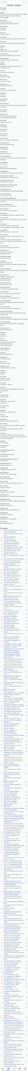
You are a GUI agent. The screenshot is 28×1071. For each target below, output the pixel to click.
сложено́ (20, 648)
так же (17, 1034)
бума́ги (14, 913)
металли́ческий (8, 972)
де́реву (12, 908)
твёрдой (19, 720)
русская (11, 996)
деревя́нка (5, 171)
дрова (16, 599)
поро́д (21, 715)
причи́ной (13, 930)
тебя (11, 895)
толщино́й (6, 786)
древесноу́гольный (8, 180)
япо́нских (14, 603)
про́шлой (8, 881)
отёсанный (5, 291)
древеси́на (9, 550)
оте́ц (21, 547)
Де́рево (6, 596)
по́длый (6, 694)
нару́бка (4, 213)
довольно (15, 818)
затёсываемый (6, 269)
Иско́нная (6, 996)
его (20, 883)
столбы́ (22, 693)
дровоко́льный (6, 189)
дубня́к (4, 120)
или (17, 640)
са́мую (8, 645)
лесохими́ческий (7, 204)
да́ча (3, 12)
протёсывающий (7, 311)
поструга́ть (5, 246)
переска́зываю (8, 648)
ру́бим (7, 798)
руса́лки (17, 652)
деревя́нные (7, 564)
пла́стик (17, 530)
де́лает (8, 630)
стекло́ (13, 750)
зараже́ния (15, 932)
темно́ (16, 918)
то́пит (7, 589)
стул (7, 791)
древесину (16, 1049)
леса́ (17, 671)
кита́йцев (13, 1006)
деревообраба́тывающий (9, 459)
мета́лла (6, 642)
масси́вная (21, 818)
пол (12, 616)
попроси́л (16, 883)
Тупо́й (5, 1017)
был (13, 530)
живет (5, 1023)
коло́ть (12, 964)
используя (6, 854)
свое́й (13, 582)
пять (17, 1006)
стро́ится (19, 996)
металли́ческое (8, 988)
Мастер (6, 1040)
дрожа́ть (20, 920)
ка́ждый (15, 798)
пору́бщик (5, 162)
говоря (9, 815)
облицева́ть (5, 103)
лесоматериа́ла (13, 677)
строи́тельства (16, 774)
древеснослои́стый (8, 176)
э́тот (9, 816)
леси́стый (5, 395)
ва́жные (20, 750)
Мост (5, 572)
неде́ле (13, 881)
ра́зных (6, 657)
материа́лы (7, 752)
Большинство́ (7, 603)
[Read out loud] (0, 8)
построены (15, 808)
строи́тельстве (15, 752)
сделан (8, 540)
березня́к (5, 99)
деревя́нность (6, 499)
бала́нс (4, 41)
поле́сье (4, 490)
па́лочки (6, 856)
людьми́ (16, 650)
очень (12, 918)
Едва (5, 927)
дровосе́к (5, 26)
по (9, 908)
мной (10, 867)
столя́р (4, 383)
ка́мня (11, 737)
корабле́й (6, 776)
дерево (6, 1042)
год (8, 861)
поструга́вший (6, 300)
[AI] (26, 2)
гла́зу (5, 928)
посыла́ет (13, 1020)
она (11, 820)
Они (5, 562)
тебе (5, 884)
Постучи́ (6, 908)
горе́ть (19, 550)
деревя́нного (15, 864)
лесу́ (6, 918)
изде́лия (13, 564)
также (8, 562)
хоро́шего (18, 676)
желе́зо (16, 596)
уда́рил (20, 901)
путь (7, 743)
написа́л (18, 881)
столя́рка (4, 424)
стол (7, 579)
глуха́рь (4, 37)
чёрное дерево (6, 256)
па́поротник (7, 647)
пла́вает (10, 596)
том (9, 1023)
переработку (18, 1054)
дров (13, 708)
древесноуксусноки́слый (9, 185)
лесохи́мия (5, 209)
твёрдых (17, 715)
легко (9, 747)
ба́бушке (9, 1022)
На (4, 881)
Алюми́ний (7, 750)
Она (5, 840)
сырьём (17, 911)
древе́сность (6, 504)
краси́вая (14, 711)
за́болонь (5, 152)
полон (7, 609)
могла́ (10, 920)
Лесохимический (8, 1047)
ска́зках (6, 650)
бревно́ (11, 1017)
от (23, 920)
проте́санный (6, 307)
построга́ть (5, 218)
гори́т (17, 620)
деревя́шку (14, 901)
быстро (13, 620)
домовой (6, 655)
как (19, 547)
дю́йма (17, 784)
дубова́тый (5, 472)
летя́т (16, 553)
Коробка (6, 728)
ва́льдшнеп (5, 445)
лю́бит (8, 964)
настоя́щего (16, 956)
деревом (11, 1062)
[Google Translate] (22, 2)
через (10, 743)
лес (3, 338)
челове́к (10, 694)
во (15, 740)
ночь (11, 645)
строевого (6, 677)
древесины (7, 1056)
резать (22, 1040)
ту (5, 645)
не (12, 550)
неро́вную (6, 822)
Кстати (5, 815)
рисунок (13, 1061)
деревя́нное (9, 986)
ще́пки (12, 553)
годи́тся (16, 693)
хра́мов (19, 603)
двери (16, 945)
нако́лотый (5, 275)
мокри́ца (4, 129)
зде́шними (11, 650)
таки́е (5, 754)
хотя (21, 752)
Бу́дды (22, 704)
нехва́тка (12, 676)
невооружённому (17, 927)
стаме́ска (4, 110)
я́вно (10, 818)
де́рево (4, 8)
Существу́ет (7, 676)
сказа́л (10, 701)
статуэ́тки (13, 942)
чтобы (12, 766)
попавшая (14, 928)
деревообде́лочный (8, 454)
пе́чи (16, 582)
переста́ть (15, 920)
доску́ (11, 822)
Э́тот (5, 559)
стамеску (13, 1040)
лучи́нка (4, 114)
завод (15, 1047)
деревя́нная (12, 732)
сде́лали (8, 942)
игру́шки (8, 569)
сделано (8, 640)
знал (6, 530)
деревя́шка (5, 58)
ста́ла (9, 930)
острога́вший (6, 287)
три (20, 784)
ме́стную (17, 764)
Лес (5, 553)
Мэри (5, 903)
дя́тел (3, 370)
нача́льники (7, 696)
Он (4, 671)
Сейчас (6, 701)
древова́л (5, 508)
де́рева (14, 540)
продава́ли (13, 562)
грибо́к (4, 377)
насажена (7, 820)
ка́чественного (20, 682)
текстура (19, 711)
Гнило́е (6, 693)
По (4, 1006)
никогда (14, 867)
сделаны (13, 569)
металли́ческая (20, 979)
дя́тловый (5, 517)
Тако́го (5, 867)
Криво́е (6, 1034)
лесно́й (4, 20)
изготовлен (12, 720)
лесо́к (3, 32)
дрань (4, 261)
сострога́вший (6, 322)
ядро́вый (4, 230)
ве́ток (13, 949)
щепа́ (3, 88)
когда (14, 645)
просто (15, 647)
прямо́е (8, 1035)
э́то (11, 530)
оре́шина (5, 84)
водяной (16, 654)
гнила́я (14, 1003)
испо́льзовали (10, 764)
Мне (5, 784)
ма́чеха (8, 1020)
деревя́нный (6, 348)
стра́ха (5, 922)
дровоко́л (5, 147)
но (20, 530)
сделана (13, 575)
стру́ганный (5, 328)
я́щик (7, 939)
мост (7, 637)
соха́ (3, 415)
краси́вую (12, 630)
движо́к (4, 399)
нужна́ (8, 784)
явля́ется (12, 911)
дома (10, 808)
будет (15, 550)
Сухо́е (5, 620)
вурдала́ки (11, 654)
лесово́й (4, 521)
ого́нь (18, 708)
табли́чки (6, 818)
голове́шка (5, 54)
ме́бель (18, 630)
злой (15, 1022)
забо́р (8, 735)
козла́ (20, 864)
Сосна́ (5, 613)
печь (11, 589)
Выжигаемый (7, 1061)
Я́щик (5, 801)
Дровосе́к (6, 599)
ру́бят (7, 553)
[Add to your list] (26, 530)
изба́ (15, 996)
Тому (18, 928)
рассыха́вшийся (7, 317)
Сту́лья (5, 849)
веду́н (4, 410)
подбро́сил (9, 708)
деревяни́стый (6, 463)
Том (5, 582)
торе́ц (4, 387)
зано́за (9, 928)
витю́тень (5, 134)
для (14, 547)
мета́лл (14, 1008)
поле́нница (5, 406)
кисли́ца (4, 79)
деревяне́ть (5, 495)
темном (18, 1023)
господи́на (7, 832)
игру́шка (8, 575)
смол (12, 1056)
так (9, 584)
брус (3, 63)
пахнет (18, 1061)
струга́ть (4, 224)
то (12, 648)
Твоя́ (5, 1020)
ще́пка (4, 352)
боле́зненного (7, 932)
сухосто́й (4, 167)
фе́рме (14, 884)
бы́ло (9, 531)
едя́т (10, 537)
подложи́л (9, 949)
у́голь (12, 584)
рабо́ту (8, 884)
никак (5, 920)
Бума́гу (5, 543)
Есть (5, 743)
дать (22, 883)
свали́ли (8, 740)
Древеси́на (7, 781)
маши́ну (17, 950)
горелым (6, 1062)
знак (11, 816)
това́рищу (6, 883)
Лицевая (15, 816)
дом (12, 559)
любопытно (15, 815)
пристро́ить (7, 895)
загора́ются (14, 810)
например (6, 755)
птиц (11, 609)
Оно (5, 983)
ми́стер (15, 701)
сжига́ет (8, 582)
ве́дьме (19, 1022)
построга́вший (6, 296)
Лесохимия (7, 1054)
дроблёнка (5, 250)
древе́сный (5, 366)
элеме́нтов (7, 1008)
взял (9, 1040)
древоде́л (5, 513)
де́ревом (17, 589)
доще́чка (4, 357)
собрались (6, 652)
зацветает (19, 645)
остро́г (4, 433)
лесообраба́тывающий (9, 198)
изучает (12, 1054)
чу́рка (3, 46)
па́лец (5, 930)
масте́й (10, 657)
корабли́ (6, 767)
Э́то (5, 640)
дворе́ (17, 740)
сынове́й (18, 832)
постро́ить (17, 766)
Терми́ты (6, 537)
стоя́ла (12, 945)
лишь (11, 854)
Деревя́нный (7, 616)
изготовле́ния (7, 913)
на (22, 530)
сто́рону (13, 671)
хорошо (13, 623)
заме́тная (9, 927)
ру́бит (13, 599)
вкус (5, 531)
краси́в (15, 616)
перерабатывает (8, 1049)
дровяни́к (5, 468)
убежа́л (8, 671)
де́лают (10, 543)
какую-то (16, 820)
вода (9, 1010)
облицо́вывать (6, 156)
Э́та (5, 550)
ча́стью (16, 735)
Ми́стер (6, 547)
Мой (5, 626)
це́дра (4, 332)
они (6, 810)
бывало (16, 874)
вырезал (8, 704)
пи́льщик (5, 486)
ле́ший (5, 654)
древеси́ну (14, 725)
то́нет (19, 596)
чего (22, 815)
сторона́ (20, 816)
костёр (22, 845)
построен (15, 559)
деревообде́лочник (8, 450)
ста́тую (18, 704)
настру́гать (5, 234)
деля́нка (4, 419)
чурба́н (4, 93)
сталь (15, 754)
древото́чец (5, 143)
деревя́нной (15, 861)
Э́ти (5, 956)
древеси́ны (17, 543)
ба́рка (3, 441)
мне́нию (8, 1006)
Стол (5, 540)
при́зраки (11, 655)
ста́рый (8, 559)
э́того (6, 711)
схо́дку (13, 652)
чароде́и (18, 655)
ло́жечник (5, 481)
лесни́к (4, 361)
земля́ (18, 1008)
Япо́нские (6, 808)
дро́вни (4, 125)
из (11, 540)
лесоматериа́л (6, 194)
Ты (4, 852)
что (9, 530)
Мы (5, 740)
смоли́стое (15, 613)
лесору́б (4, 75)
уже (17, 648)
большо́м (13, 1023)
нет (15, 832)
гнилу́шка (5, 138)
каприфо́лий (6, 477)
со (8, 867)
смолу (21, 1049)
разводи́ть (13, 852)
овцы (20, 861)
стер (3, 70)
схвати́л (8, 901)
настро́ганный (6, 283)
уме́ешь (8, 852)
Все (5, 569)
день (19, 798)
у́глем (5, 591)
